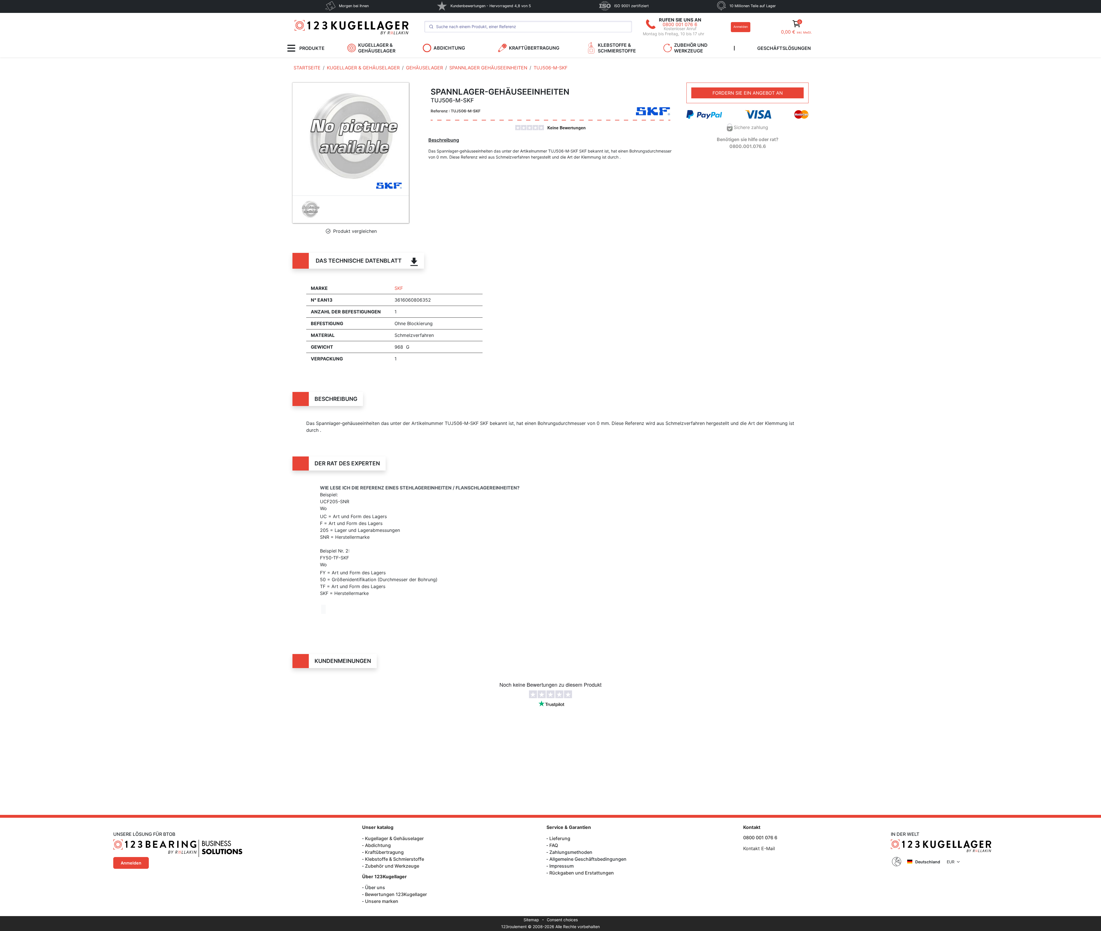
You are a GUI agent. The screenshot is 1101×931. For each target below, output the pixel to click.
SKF (399, 288)
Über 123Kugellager (384, 876)
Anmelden (740, 27)
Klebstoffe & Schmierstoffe (394, 859)
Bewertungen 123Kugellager (396, 894)
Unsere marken (381, 901)
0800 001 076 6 (680, 24)
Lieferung (559, 838)
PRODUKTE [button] (312, 48)
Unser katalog (377, 827)
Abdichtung (378, 845)
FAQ (553, 845)
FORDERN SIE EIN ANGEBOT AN (747, 93)
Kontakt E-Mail (759, 848)
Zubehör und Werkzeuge (392, 866)
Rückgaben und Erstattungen (581, 873)
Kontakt (751, 827)
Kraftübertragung (384, 852)
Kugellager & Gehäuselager (394, 838)
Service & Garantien (568, 827)
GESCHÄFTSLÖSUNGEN (784, 48)
